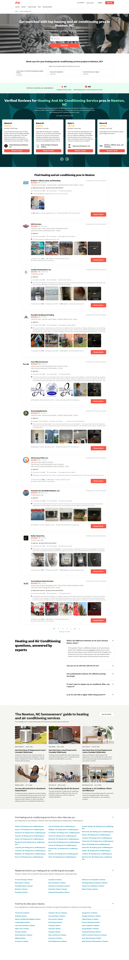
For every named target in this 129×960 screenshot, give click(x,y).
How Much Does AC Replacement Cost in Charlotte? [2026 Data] (30, 751)
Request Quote (98, 214)
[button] (37, 203)
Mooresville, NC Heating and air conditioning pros (97, 832)
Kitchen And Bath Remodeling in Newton (28, 919)
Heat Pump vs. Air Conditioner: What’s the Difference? (97, 789)
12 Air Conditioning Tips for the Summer (64, 788)
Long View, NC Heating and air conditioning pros (30, 847)
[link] (6, 146)
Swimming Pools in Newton (23, 935)
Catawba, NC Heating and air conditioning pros (30, 836)
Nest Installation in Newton (57, 883)
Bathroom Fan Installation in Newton (93, 880)
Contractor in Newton (55, 938)
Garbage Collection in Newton (91, 916)
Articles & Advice (47, 7)
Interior (17, 7)
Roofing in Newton (21, 916)
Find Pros (64, 45)
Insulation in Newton (55, 880)
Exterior (23, 7)
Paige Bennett (19, 746)
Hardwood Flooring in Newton (91, 932)
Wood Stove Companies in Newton (59, 886)
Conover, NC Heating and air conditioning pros (29, 829)
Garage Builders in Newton (90, 929)
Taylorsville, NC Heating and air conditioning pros (97, 841)
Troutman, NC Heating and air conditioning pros (97, 838)
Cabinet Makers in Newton (90, 919)
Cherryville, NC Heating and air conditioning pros (97, 847)
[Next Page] (79, 629)
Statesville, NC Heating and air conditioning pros (63, 839)
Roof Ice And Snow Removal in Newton (94, 935)
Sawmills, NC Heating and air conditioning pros (63, 854)
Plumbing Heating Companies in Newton (94, 883)
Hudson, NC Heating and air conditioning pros (96, 851)
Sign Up (109, 3)
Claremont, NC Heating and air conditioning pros (30, 833)
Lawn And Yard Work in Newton (25, 925)
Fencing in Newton (21, 932)
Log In (100, 3)
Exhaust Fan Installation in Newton (93, 886)
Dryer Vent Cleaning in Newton (91, 938)
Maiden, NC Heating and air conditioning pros (29, 826)
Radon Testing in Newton (90, 889)
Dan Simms (52, 746)
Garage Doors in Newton (89, 913)
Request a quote (16, 151)
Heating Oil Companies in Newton (59, 892)
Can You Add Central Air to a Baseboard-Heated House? (30, 789)
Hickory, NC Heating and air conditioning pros (29, 839)
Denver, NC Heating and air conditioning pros (29, 857)
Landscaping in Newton (22, 922)
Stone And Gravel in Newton (57, 935)
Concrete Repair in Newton (56, 916)
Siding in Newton (20, 938)
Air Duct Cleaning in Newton (24, 880)
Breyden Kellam (87, 785)
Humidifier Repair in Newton (24, 886)
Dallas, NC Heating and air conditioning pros (96, 844)
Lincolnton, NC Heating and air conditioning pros (30, 851)
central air (92, 650)
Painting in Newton (54, 932)
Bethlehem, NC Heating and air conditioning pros (30, 854)
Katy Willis (52, 785)
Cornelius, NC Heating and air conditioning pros (97, 854)
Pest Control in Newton (55, 919)
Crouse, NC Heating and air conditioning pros (62, 845)
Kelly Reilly (86, 746)
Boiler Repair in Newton (22, 883)
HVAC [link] (16, 11)
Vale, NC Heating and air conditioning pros (61, 826)
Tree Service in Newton (22, 913)
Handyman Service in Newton (57, 913)
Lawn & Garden (32, 7)
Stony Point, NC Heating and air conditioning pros (64, 842)
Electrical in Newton (21, 889)
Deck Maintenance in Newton (57, 941)
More (39, 7)
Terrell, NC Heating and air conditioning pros (62, 836)
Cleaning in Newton (54, 929)
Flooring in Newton (54, 925)
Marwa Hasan (19, 785)
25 (75, 628)
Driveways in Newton (21, 941)
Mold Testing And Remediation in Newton (95, 941)
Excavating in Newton (55, 922)
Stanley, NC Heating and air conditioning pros (96, 835)
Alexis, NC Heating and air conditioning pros (62, 857)
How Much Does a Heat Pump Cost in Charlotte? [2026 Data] (63, 751)
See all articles (106, 714)
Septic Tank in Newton (22, 929)
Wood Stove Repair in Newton (57, 889)
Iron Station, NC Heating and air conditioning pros (64, 833)
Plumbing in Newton (21, 892)
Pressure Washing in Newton (91, 922)
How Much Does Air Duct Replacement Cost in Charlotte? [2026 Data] (97, 751)
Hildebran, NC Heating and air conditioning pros (63, 829)
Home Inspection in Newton (90, 925)
